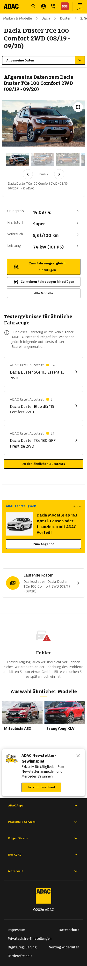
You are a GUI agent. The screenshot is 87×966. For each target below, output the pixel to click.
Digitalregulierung (22, 947)
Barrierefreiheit (20, 956)
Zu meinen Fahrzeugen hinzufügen (47, 282)
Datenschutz (69, 930)
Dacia (46, 18)
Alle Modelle (43, 293)
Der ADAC (14, 854)
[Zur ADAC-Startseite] (11, 6)
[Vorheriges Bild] (28, 174)
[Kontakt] (53, 6)
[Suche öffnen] (34, 6)
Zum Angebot (43, 544)
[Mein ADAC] (43, 6)
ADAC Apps (15, 805)
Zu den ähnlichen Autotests (43, 464)
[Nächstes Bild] (59, 174)
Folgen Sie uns (18, 838)
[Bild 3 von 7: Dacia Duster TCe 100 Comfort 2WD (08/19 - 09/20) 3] (68, 159)
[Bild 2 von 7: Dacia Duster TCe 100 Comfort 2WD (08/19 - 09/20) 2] (42, 159)
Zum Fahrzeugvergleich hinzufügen (47, 266)
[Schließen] (78, 756)
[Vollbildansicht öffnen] (78, 107)
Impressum (16, 930)
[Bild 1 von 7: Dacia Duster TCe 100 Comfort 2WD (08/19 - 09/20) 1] (17, 159)
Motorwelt (15, 871)
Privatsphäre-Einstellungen (29, 938)
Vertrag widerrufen (64, 947)
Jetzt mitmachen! (41, 787)
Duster (65, 18)
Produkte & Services (22, 822)
